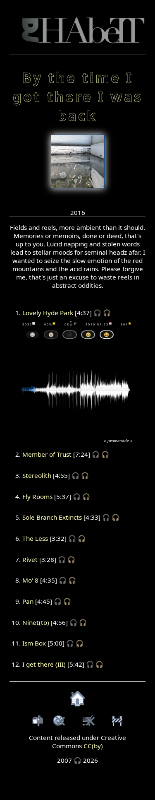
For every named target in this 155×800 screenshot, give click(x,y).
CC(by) (93, 746)
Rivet (30, 559)
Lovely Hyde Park (47, 312)
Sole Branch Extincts (52, 517)
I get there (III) (44, 664)
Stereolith (36, 475)
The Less (35, 538)
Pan (27, 601)
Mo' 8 (30, 580)
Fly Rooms (37, 496)
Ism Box (34, 643)
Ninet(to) (35, 622)
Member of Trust (47, 454)
